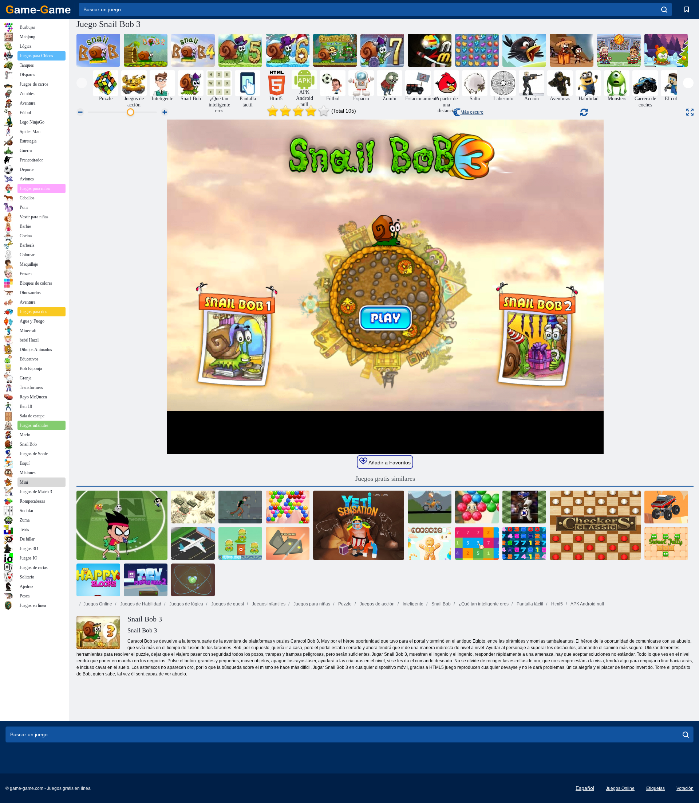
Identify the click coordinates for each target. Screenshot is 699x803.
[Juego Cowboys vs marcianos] (240, 543)
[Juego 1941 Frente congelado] (193, 507)
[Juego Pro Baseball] (524, 507)
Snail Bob (440, 604)
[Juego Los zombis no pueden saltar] (571, 50)
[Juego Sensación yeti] (358, 525)
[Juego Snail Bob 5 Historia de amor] (240, 50)
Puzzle (344, 604)
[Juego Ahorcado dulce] (429, 543)
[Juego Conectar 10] (524, 543)
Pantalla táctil (529, 604)
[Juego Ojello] (287, 543)
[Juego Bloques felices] (98, 580)
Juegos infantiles (268, 604)
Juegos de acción (377, 604)
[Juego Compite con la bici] (429, 507)
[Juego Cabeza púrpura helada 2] (145, 580)
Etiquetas (655, 788)
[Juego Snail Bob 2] (145, 50)
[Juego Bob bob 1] (98, 50)
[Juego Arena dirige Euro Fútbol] (619, 50)
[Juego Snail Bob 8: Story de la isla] (335, 50)
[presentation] (81, 83)
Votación (685, 788)
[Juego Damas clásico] (595, 525)
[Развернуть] (690, 112)
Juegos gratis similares (385, 478)
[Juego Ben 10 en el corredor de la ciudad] (240, 507)
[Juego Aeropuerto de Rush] (193, 543)
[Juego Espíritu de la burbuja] (287, 507)
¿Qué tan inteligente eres (483, 604)
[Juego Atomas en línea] (193, 580)
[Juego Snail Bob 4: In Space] (193, 50)
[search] (664, 9)
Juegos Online (97, 604)
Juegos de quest (227, 604)
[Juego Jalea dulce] (666, 543)
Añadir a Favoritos (389, 462)
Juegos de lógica (185, 604)
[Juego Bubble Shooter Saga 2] (477, 507)
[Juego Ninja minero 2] (429, 50)
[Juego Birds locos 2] (524, 50)
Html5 (556, 604)
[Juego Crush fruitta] (477, 50)
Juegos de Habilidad (140, 604)
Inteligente (412, 604)
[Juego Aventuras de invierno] (666, 50)
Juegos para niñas (311, 604)
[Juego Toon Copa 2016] (121, 525)
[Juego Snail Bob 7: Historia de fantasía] (382, 50)
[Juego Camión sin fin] (666, 507)
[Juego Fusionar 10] (477, 543)
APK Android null (587, 604)
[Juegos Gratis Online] (38, 9)
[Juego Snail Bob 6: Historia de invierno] (287, 50)
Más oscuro (472, 112)
